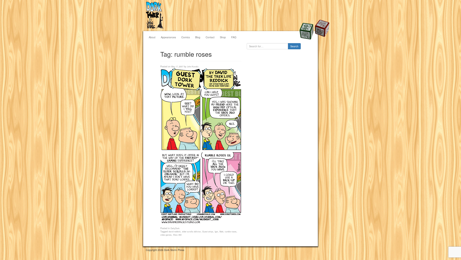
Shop (223, 37)
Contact (210, 37)
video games (166, 234)
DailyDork (175, 228)
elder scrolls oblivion (191, 231)
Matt (221, 231)
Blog (197, 37)
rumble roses (230, 231)
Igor (216, 231)
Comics (185, 37)
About (152, 37)
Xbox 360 (177, 234)
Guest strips (207, 231)
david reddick (175, 231)
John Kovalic (193, 66)
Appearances (168, 37)
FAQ (233, 37)
